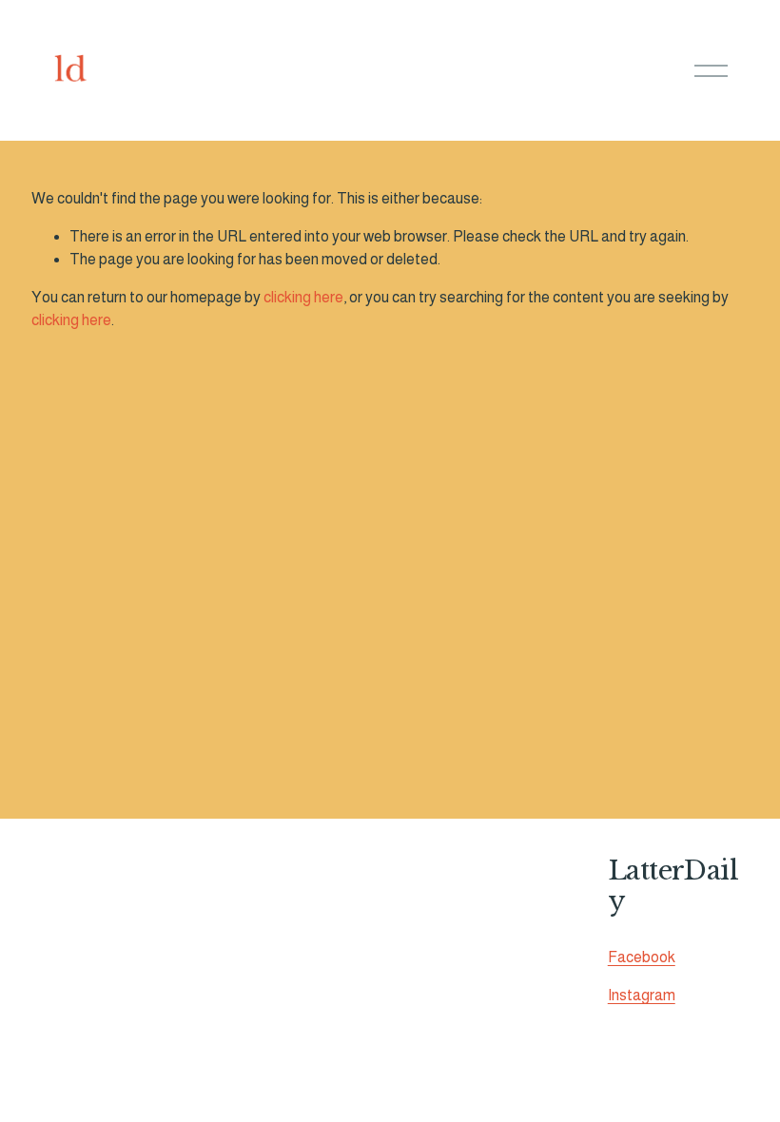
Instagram (641, 995)
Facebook (641, 957)
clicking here (303, 297)
